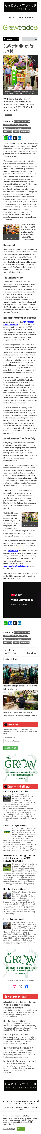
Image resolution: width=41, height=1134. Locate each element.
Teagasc (16, 131)
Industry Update (18, 125)
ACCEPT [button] (21, 1129)
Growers (7, 125)
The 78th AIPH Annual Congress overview (18, 1047)
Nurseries (26, 128)
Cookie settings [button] (9, 1129)
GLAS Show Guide (28, 1103)
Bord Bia (17, 121)
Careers (9, 1103)
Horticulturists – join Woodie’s (14, 825)
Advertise (29, 17)
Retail (36, 1101)
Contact (19, 17)
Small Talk (17, 1103)
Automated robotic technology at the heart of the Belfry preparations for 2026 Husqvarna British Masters (19, 858)
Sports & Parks (27, 1101)
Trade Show (24, 131)
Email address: (9, 738)
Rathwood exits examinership (14, 919)
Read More (13, 1124)
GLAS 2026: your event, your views (16, 791)
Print (7, 115)
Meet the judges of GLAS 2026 (14, 888)
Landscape (18, 128)
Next (31, 653)
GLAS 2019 (26, 121)
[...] (7, 820)
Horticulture (7, 1101)
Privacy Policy (9, 1108)
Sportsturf (8, 131)
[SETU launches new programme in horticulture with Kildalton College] (20, 683)
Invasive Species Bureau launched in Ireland (19, 1061)
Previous (11, 653)
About (11, 17)
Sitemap (19, 1108)
